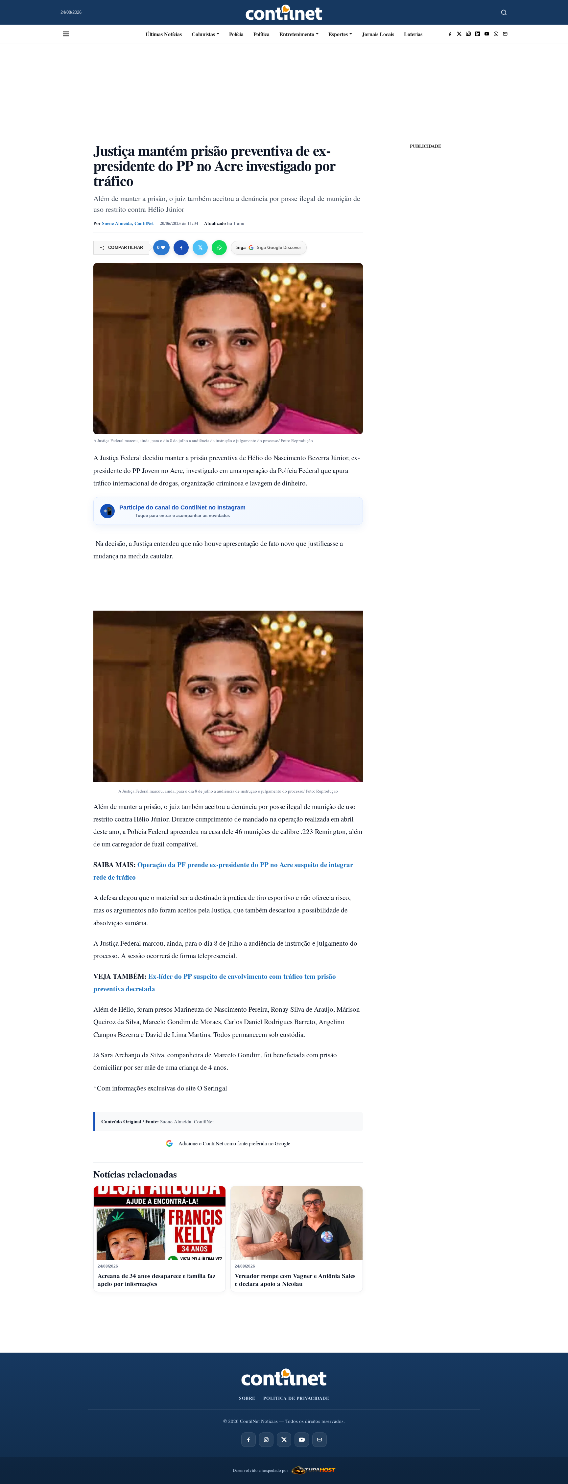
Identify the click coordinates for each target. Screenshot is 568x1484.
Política (261, 34)
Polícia (236, 34)
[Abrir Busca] (504, 12)
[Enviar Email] (505, 34)
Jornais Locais (378, 34)
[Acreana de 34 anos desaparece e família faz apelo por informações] (159, 1223)
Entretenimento (296, 34)
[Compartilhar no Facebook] (181, 247)
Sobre (247, 1398)
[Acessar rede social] (450, 34)
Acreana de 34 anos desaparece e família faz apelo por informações (156, 1279)
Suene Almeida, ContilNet (128, 223)
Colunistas (203, 34)
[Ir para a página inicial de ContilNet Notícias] (284, 1377)
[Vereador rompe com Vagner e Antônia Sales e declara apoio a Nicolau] (297, 1223)
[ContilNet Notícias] (284, 12)
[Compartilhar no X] (200, 247)
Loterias (413, 34)
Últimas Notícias (164, 34)
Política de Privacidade (296, 1398)
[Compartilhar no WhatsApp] (219, 247)
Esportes (338, 34)
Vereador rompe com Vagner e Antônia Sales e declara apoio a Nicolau (295, 1279)
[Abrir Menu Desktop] (66, 33)
